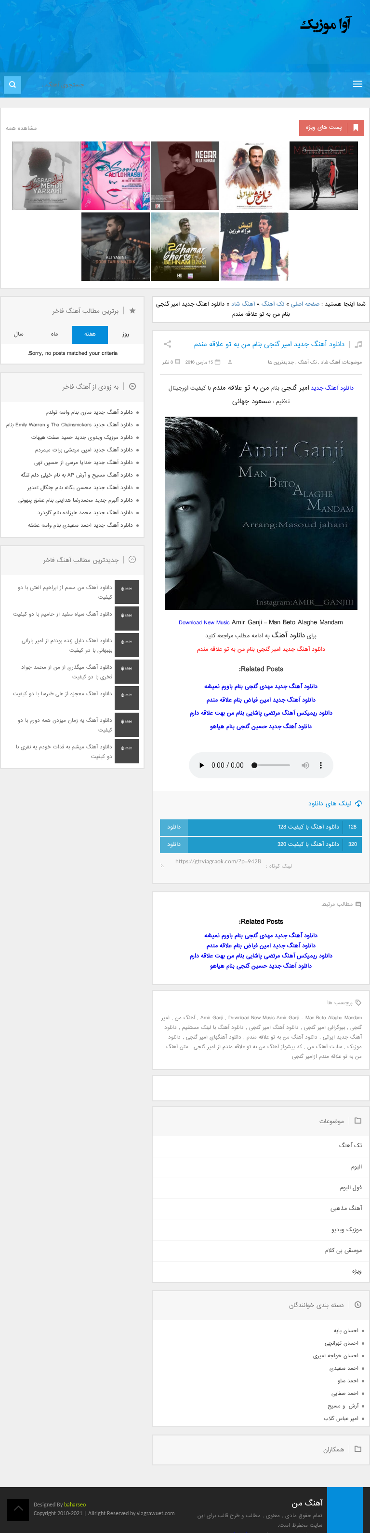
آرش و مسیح (343, 1406)
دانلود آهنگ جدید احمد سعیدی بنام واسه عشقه (80, 525)
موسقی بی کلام (343, 1251)
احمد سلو (348, 1381)
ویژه (357, 1271)
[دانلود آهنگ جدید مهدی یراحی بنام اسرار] (46, 175)
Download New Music (204, 623)
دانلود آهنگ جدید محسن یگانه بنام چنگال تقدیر (80, 487)
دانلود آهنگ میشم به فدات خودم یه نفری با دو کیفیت (64, 752)
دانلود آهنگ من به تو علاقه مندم (282, 1037)
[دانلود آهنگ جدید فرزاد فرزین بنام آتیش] (254, 246)
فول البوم (351, 1188)
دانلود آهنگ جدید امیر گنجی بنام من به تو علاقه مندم (269, 344)
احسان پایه (346, 1331)
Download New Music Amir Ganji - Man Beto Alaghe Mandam (295, 1018)
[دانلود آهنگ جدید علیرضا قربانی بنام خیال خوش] (254, 175)
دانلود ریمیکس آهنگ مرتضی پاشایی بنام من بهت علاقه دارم (261, 713)
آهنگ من (185, 1018)
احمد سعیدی (344, 1368)
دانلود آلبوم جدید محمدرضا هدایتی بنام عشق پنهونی (75, 500)
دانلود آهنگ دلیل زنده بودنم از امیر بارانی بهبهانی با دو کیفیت (67, 645)
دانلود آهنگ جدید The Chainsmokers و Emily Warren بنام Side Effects (69, 425)
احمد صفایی (344, 1393)
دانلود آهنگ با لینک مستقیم (213, 1027)
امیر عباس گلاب (341, 1418)
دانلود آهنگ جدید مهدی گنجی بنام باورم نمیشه (260, 687)
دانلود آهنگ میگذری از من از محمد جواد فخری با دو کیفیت (66, 672)
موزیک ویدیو (346, 1230)
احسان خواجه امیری (335, 1356)
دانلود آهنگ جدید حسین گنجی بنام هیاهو (261, 727)
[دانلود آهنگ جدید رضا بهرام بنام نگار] (185, 175)
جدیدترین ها (281, 362)
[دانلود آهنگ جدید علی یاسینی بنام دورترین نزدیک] (115, 246)
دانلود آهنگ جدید (332, 388)
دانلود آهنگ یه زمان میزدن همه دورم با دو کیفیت (65, 725)
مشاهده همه (21, 129)
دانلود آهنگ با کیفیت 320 (317, 845)
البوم (356, 1167)
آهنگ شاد (243, 304)
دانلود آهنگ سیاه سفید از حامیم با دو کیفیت (62, 614)
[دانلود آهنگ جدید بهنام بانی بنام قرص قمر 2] (185, 246)
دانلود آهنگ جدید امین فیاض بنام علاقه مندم (261, 700)
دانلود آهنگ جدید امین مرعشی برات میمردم (84, 450)
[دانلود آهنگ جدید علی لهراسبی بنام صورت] (115, 175)
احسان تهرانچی (341, 1343)
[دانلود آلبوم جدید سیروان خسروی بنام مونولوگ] (324, 175)
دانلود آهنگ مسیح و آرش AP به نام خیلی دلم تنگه (77, 475)
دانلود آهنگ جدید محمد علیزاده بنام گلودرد (85, 513)
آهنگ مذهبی (346, 1209)
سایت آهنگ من (324, 1047)
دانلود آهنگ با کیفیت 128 (317, 827)
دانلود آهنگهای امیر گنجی (213, 1037)
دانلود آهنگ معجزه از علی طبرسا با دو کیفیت (62, 694)
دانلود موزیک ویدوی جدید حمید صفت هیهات (82, 437)
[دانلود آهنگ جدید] (246, 25)
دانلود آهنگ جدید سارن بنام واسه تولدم (89, 412)
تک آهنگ (273, 304)
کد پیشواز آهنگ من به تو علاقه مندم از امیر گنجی (248, 1047)
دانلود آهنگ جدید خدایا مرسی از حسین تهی (83, 462)
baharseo (75, 1505)
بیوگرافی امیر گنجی (324, 1027)
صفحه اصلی (305, 304)
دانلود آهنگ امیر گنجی (274, 1027)
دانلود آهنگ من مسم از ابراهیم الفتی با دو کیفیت (65, 592)
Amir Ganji (211, 1018)
